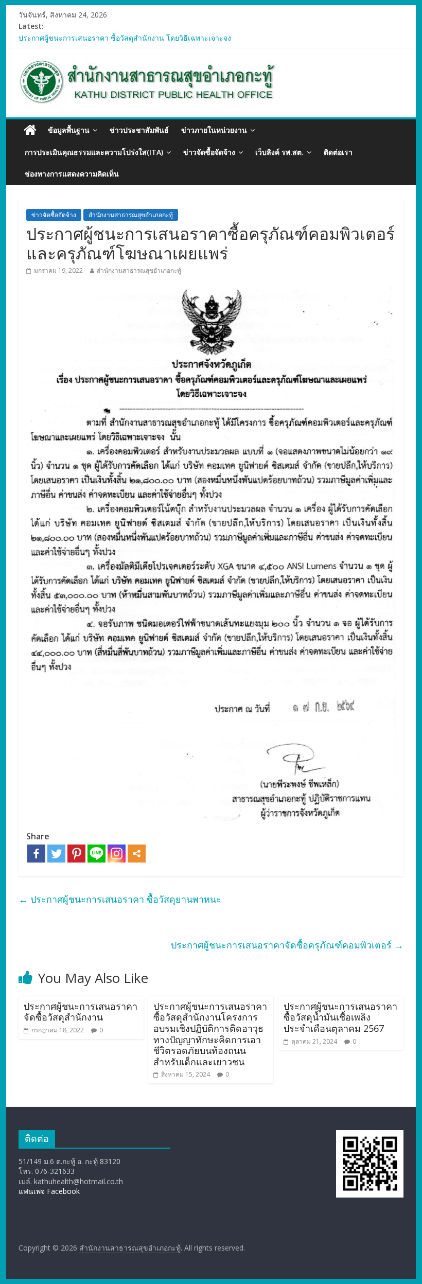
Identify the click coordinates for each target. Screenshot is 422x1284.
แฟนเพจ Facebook (49, 1191)
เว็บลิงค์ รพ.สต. (279, 152)
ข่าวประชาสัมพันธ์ (139, 130)
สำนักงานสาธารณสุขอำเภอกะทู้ (131, 214)
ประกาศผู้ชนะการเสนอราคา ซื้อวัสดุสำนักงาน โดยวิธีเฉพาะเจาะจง (125, 38)
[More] (137, 854)
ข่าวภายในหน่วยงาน (214, 130)
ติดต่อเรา (338, 152)
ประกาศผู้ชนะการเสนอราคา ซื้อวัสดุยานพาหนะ (120, 899)
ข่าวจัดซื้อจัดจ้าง (209, 152)
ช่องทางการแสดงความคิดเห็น (72, 174)
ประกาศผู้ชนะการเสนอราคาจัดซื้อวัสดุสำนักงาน (80, 1012)
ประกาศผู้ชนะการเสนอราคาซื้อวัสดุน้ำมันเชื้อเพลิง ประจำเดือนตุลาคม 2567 (340, 1017)
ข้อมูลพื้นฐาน (69, 130)
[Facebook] (36, 854)
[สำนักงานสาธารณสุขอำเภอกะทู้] (30, 130)
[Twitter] (56, 854)
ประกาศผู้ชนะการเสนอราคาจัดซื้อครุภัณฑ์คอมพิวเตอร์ (287, 945)
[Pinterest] (76, 854)
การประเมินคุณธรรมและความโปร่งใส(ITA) (94, 152)
